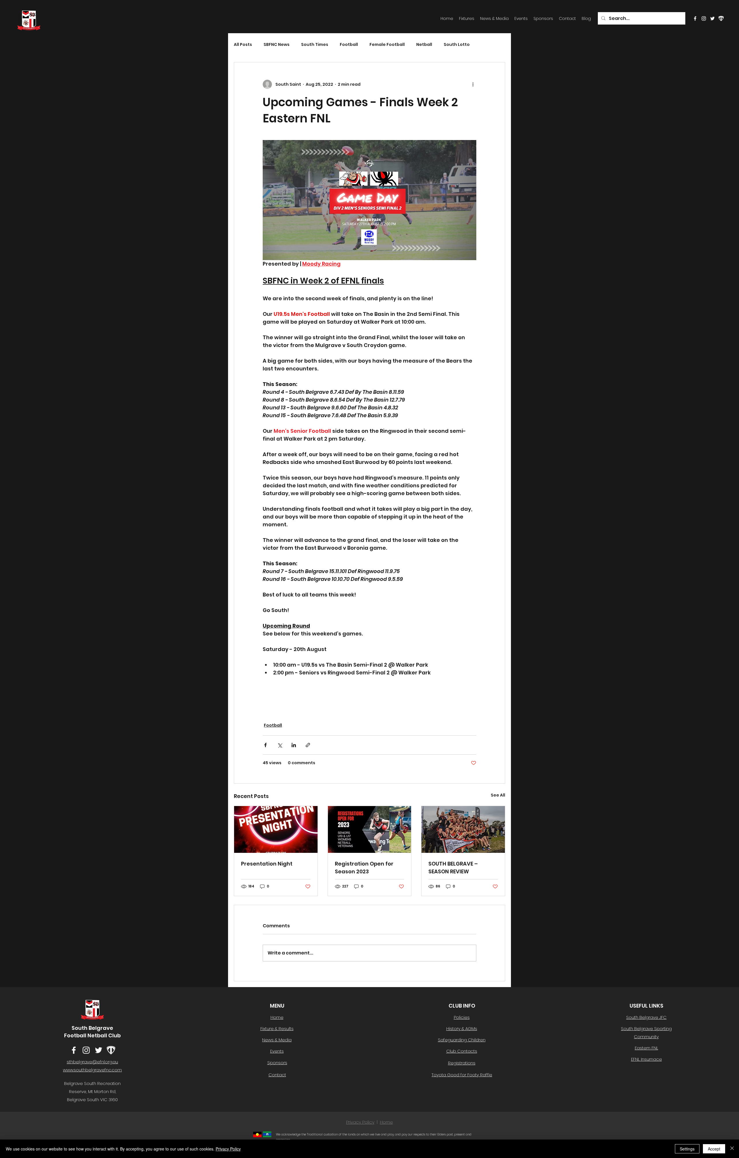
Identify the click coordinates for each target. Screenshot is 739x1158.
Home (386, 1122)
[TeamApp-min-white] (721, 18)
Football (349, 44)
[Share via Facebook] (265, 745)
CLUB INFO (462, 1005)
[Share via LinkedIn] (293, 745)
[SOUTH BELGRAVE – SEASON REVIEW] (463, 829)
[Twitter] (712, 18)
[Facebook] (695, 18)
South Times (314, 44)
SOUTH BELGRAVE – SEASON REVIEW (453, 867)
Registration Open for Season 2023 (364, 867)
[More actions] (472, 84)
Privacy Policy (360, 1122)
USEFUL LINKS (646, 1005)
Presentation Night (266, 863)
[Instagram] (704, 18)
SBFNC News (277, 44)
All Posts (243, 44)
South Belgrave (92, 1028)
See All (498, 795)
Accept (714, 1149)
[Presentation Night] (276, 829)
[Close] (732, 1148)
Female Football (387, 44)
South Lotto (457, 44)
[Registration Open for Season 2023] (369, 829)
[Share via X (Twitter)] (279, 745)
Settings (687, 1149)
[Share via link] (308, 745)
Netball (424, 44)
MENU (277, 1005)
